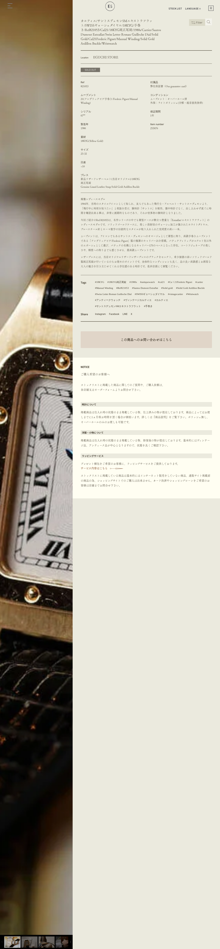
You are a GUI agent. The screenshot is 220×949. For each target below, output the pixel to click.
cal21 (162, 282)
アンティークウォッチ (108, 300)
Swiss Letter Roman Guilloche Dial (114, 294)
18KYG (100, 282)
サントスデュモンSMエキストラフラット (118, 306)
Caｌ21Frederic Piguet (180, 282)
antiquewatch (148, 282)
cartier (200, 282)
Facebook (114, 314)
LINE (125, 314)
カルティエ (162, 300)
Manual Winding (104, 288)
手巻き (149, 306)
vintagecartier (176, 294)
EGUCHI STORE (105, 57)
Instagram (100, 314)
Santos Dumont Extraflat (145, 288)
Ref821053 (123, 288)
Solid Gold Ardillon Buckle (191, 288)
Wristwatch (193, 294)
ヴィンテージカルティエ (138, 300)
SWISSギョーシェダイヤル (150, 294)
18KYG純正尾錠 (117, 282)
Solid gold (168, 288)
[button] (9, 6)
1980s (134, 282)
